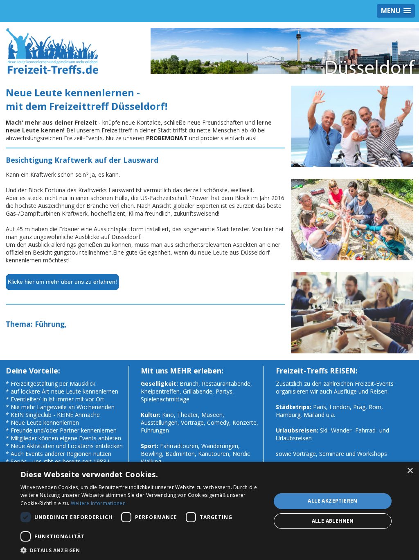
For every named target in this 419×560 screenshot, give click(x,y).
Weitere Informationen (98, 503)
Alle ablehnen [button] (333, 520)
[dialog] (209, 511)
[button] (142, 550)
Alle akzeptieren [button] (332, 500)
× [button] (410, 471)
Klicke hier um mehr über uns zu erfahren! (62, 281)
